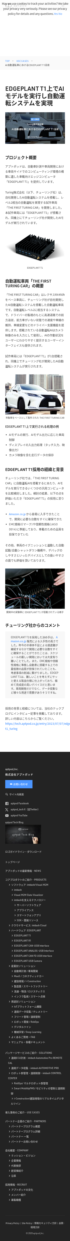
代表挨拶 (16, 1165)
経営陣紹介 (17, 1170)
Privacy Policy (12, 1223)
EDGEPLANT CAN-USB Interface (31, 945)
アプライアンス (25, 910)
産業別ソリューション (23, 965)
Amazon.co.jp (17, 514)
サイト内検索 (16, 794)
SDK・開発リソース (27, 920)
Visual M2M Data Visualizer (28, 894)
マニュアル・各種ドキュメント (28, 1042)
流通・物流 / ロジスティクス (29, 991)
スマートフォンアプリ (29, 915)
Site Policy (27, 1223)
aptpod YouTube (18, 815)
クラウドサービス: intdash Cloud (28, 925)
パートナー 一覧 (20, 1136)
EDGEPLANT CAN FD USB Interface (33, 955)
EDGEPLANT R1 (22, 940)
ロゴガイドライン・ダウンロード (23, 851)
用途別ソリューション (23, 1001)
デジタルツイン (22, 1026)
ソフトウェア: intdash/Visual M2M (29, 884)
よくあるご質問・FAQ (23, 1037)
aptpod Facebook (19, 803)
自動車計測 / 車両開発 (26, 971)
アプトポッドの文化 (22, 1189)
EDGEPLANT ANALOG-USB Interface (34, 950)
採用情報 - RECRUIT (16, 1184)
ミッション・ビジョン (23, 1155)
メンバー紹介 (18, 1194)
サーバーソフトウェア (29, 905)
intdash (18, 889)
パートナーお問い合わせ (24, 1141)
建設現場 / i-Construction (27, 981)
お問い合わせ (20, 784)
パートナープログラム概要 (25, 1126)
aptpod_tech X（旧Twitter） (25, 809)
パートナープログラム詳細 (25, 1131)
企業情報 (16, 1160)
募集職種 (16, 1199)
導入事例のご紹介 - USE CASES (22, 1112)
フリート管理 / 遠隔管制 (27, 1016)
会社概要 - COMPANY (16, 1150)
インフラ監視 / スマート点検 (29, 996)
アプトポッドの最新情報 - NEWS (23, 870)
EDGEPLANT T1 (22, 935)
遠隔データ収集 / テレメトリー (31, 1011)
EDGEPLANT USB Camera (28, 960)
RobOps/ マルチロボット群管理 (31, 1083)
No (60, 14)
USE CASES (22, 61)
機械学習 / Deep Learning (27, 1031)
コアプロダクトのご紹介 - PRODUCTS (25, 879)
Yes (56, 14)
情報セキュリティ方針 (45, 1223)
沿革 (13, 1175)
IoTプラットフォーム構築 (27, 1006)
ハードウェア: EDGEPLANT (26, 930)
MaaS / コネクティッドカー (29, 976)
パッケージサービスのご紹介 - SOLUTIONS (28, 1052)
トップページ (12, 861)
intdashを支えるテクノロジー (30, 899)
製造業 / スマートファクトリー (31, 986)
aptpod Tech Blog (14, 822)
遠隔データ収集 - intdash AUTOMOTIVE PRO (35, 1068)
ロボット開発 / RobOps (26, 1021)
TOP (7, 61)
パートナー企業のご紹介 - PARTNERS (25, 1121)
